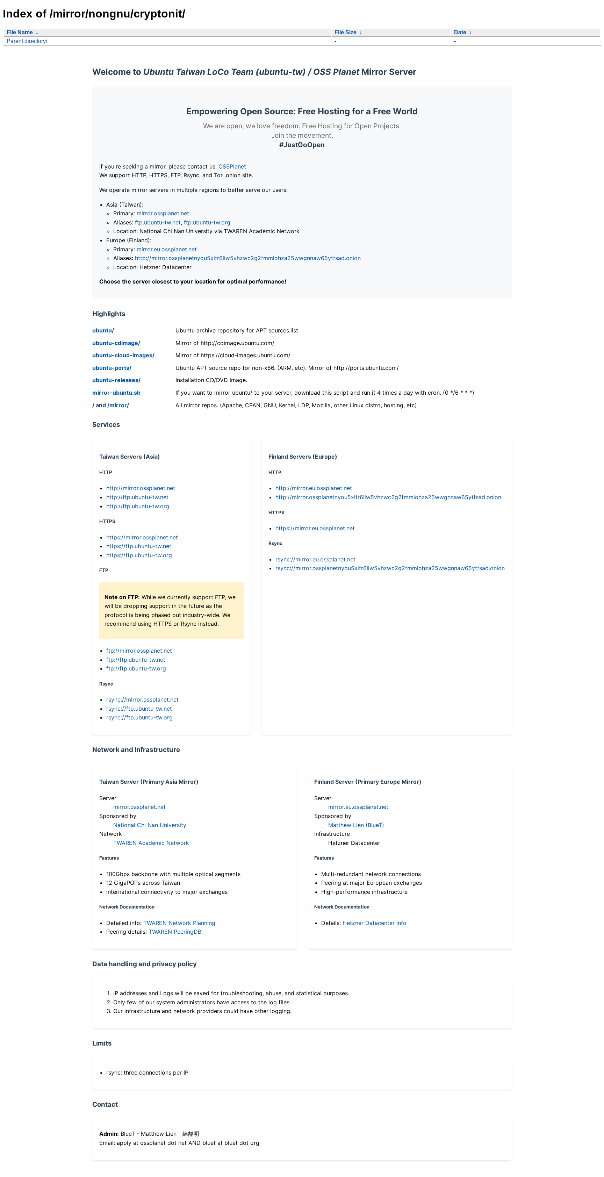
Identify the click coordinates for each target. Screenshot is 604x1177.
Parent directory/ (27, 41)
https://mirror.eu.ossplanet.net (315, 528)
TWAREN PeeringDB (175, 931)
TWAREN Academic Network (151, 842)
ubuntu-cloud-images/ (123, 355)
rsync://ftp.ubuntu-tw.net (139, 708)
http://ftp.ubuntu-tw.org (137, 506)
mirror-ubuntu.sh (116, 392)
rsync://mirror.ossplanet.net (142, 699)
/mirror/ (118, 405)
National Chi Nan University (149, 824)
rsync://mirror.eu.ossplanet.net (315, 559)
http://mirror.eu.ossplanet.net (313, 488)
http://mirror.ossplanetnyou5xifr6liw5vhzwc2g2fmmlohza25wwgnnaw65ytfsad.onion (248, 257)
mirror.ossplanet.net (163, 213)
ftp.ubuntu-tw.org (207, 222)
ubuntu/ (103, 330)
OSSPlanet (232, 166)
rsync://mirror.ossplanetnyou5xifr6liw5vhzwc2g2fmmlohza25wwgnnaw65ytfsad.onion (390, 568)
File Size (346, 32)
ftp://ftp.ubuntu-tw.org (136, 668)
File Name (20, 32)
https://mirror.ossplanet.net (142, 537)
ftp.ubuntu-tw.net (158, 222)
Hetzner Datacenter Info (375, 922)
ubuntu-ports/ (111, 367)
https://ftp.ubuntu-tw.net (138, 546)
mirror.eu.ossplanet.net (167, 249)
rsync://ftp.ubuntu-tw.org (139, 717)
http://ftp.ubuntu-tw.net (137, 497)
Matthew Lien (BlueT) (356, 824)
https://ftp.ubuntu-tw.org (139, 555)
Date (460, 32)
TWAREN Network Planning (179, 922)
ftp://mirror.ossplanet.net (139, 650)
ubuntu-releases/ (116, 379)
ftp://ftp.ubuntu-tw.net (135, 659)
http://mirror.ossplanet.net (140, 488)
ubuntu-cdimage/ (116, 342)
